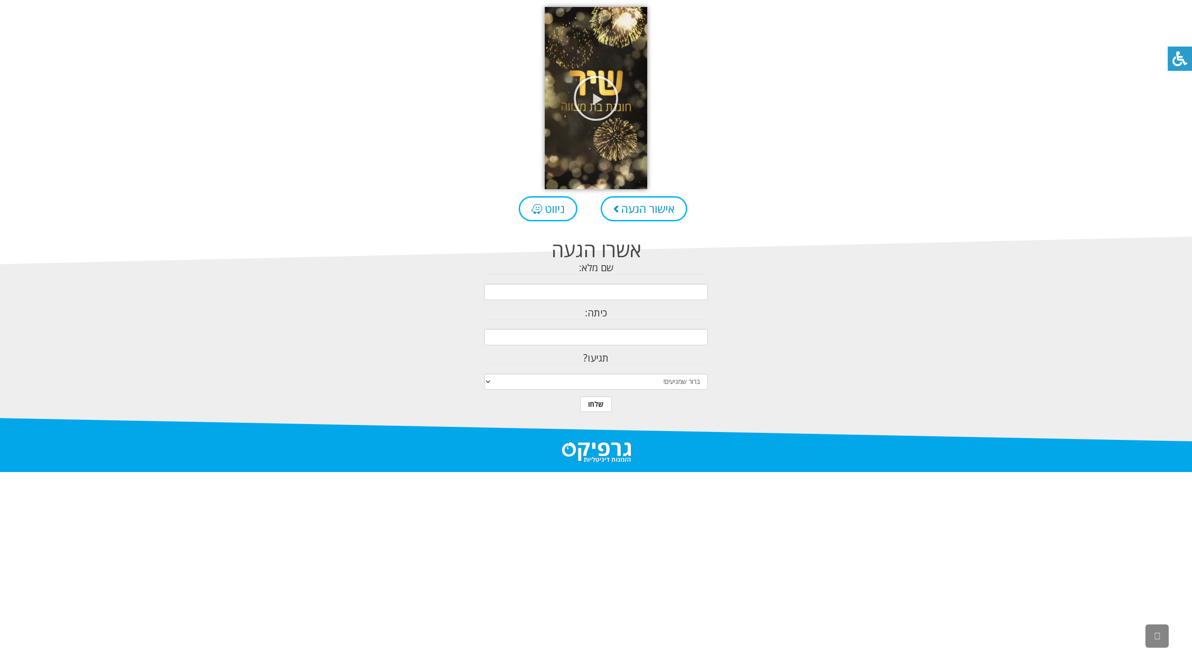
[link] (1180, 59)
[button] (596, 98)
